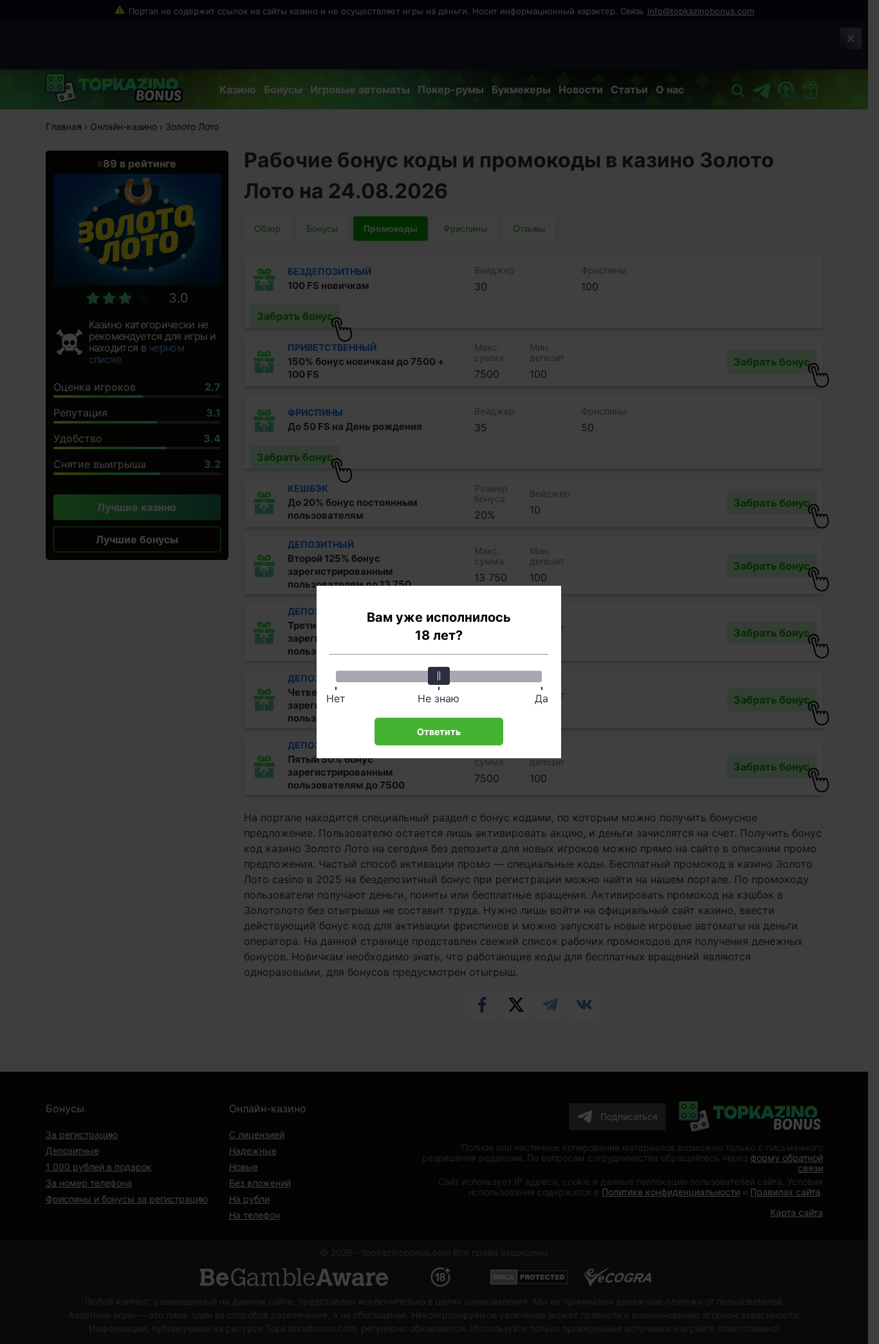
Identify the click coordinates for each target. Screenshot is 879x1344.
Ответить (439, 731)
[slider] (439, 676)
